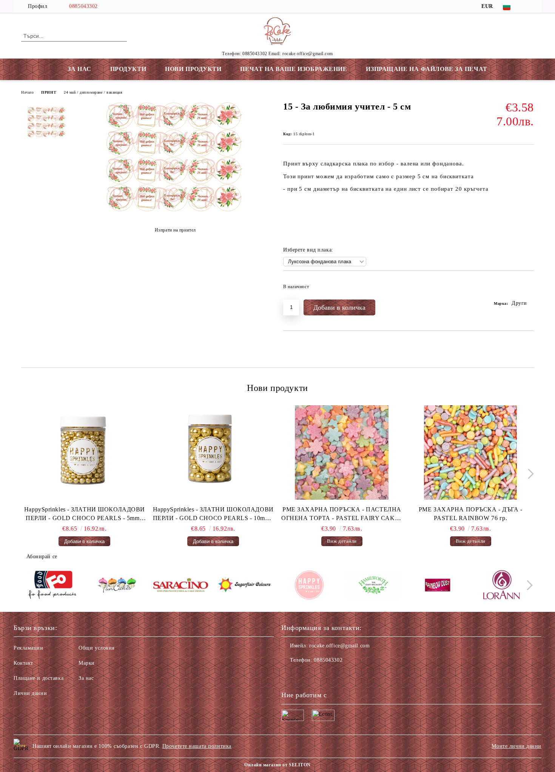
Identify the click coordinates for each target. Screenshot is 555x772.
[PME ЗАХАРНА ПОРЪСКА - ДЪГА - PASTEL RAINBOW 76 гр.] (470, 452)
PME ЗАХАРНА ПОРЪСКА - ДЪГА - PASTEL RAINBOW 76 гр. (471, 513)
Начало (27, 92)
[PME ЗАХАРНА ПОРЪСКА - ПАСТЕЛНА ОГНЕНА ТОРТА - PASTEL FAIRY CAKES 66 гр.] (342, 452)
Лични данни (30, 693)
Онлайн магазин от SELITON (277, 764)
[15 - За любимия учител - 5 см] (175, 211)
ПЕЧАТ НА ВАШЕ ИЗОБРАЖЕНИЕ (293, 69)
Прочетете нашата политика (196, 746)
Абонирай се (41, 556)
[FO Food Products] (52, 586)
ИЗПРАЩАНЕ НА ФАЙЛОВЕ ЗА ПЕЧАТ (426, 69)
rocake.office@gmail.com (339, 645)
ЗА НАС (79, 69)
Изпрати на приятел (175, 230)
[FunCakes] (116, 586)
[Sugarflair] (244, 586)
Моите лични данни (516, 746)
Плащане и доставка (38, 678)
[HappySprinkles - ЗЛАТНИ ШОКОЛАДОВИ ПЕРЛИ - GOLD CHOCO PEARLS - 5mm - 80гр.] (85, 452)
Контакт (23, 663)
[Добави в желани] (528, 288)
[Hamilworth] (373, 586)
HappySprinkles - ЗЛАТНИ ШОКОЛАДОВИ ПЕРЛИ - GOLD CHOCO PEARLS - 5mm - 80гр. (84, 514)
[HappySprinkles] (309, 586)
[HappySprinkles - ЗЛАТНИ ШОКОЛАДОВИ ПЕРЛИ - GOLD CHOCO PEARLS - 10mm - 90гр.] (213, 452)
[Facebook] (530, 6)
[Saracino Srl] (180, 586)
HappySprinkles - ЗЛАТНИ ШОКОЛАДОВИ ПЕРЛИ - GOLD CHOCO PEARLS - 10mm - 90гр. (213, 514)
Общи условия (96, 648)
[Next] (529, 474)
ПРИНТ (48, 92)
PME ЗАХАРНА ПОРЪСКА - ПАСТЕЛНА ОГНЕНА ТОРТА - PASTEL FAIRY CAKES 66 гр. (341, 514)
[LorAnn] (501, 586)
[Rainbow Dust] (437, 586)
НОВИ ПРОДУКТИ (193, 69)
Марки (87, 663)
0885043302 (83, 6)
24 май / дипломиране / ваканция (93, 92)
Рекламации (28, 648)
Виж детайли (342, 541)
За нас (86, 678)
